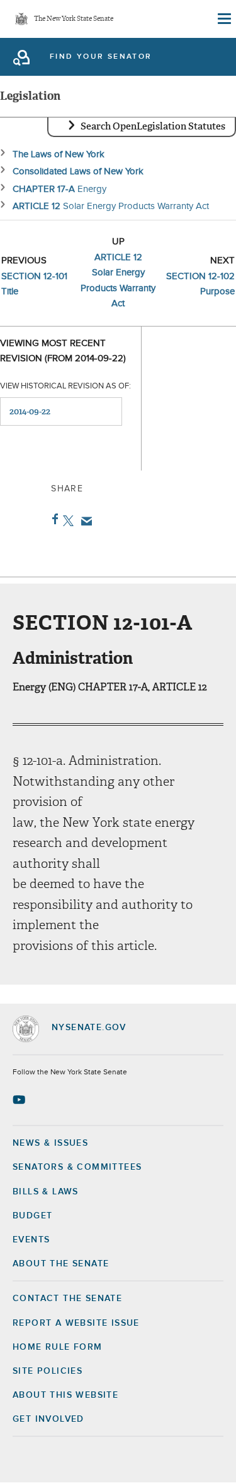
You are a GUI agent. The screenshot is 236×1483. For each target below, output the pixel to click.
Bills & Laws (46, 1191)
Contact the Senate (67, 1298)
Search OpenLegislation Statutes (153, 126)
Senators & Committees (77, 1167)
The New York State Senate (73, 19)
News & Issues (50, 1143)
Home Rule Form (58, 1347)
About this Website (65, 1395)
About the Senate (61, 1263)
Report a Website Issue (76, 1323)
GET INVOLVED (48, 1419)
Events (31, 1239)
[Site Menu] (223, 19)
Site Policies (47, 1371)
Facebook (52, 519)
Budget (32, 1215)
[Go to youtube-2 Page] (20, 1099)
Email (84, 521)
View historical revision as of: (65, 386)
